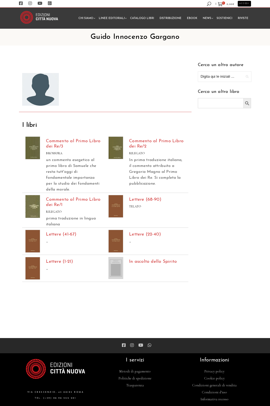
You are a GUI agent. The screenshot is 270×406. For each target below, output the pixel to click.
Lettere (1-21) (59, 261)
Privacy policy (214, 371)
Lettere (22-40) (145, 234)
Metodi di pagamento (135, 371)
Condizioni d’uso (214, 392)
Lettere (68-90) (145, 199)
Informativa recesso (214, 399)
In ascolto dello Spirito (153, 261)
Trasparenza (135, 385)
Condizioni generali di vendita (214, 385)
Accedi (244, 3)
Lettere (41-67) (61, 234)
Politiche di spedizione (135, 378)
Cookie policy (214, 378)
